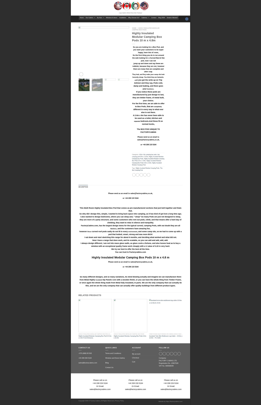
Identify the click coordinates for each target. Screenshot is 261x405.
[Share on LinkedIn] (148, 175)
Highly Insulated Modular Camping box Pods (145, 29)
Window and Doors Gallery (115, 358)
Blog (107, 363)
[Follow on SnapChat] (126, 21)
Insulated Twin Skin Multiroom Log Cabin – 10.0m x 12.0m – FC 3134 (165, 337)
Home (82, 17)
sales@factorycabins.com (88, 363)
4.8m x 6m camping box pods (148, 154)
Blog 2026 (161, 17)
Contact (153, 17)
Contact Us (109, 367)
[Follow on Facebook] (121, 21)
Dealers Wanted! (172, 17)
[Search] (186, 19)
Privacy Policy (119, 401)
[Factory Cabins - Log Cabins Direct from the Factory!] (130, 6)
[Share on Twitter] (137, 175)
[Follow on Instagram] (123, 21)
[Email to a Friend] (141, 175)
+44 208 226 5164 (100, 383)
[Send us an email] (128, 21)
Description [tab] (83, 187)
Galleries (144, 17)
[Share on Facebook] (134, 175)
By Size (99, 17)
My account (136, 354)
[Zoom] (81, 74)
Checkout (135, 358)
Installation (122, 17)
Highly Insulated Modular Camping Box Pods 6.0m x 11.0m (130, 337)
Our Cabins (89, 17)
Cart (133, 362)
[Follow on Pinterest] (134, 21)
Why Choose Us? (133, 17)
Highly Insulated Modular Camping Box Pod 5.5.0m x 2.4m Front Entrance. (95, 337)
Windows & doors (111, 17)
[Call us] (131, 21)
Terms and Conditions (113, 353)
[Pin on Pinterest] (145, 175)
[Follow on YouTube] (137, 21)
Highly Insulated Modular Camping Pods (147, 168)
